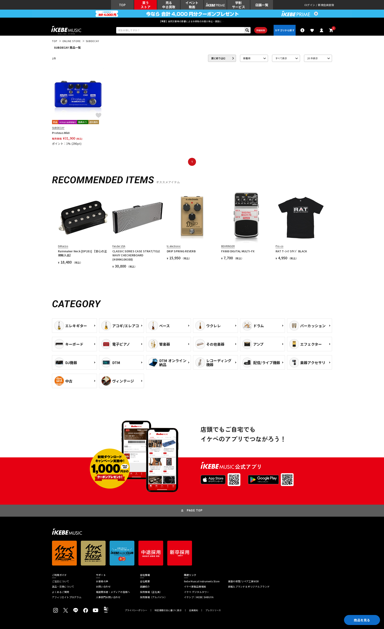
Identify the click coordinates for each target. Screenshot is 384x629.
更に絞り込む (218, 58)
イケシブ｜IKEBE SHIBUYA (198, 597)
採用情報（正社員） (151, 592)
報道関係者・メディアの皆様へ (113, 592)
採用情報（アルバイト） (153, 597)
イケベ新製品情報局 (195, 586)
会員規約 (193, 610)
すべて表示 (281, 58)
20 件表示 (312, 58)
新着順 (246, 58)
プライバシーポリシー (136, 610)
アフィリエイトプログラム (66, 597)
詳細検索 (260, 30)
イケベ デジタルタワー (196, 592)
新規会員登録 (326, 5)
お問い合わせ (103, 586)
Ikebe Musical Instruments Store (201, 581)
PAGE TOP (195, 510)
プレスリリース (213, 610)
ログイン (309, 5)
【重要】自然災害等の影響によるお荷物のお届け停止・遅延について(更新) (192, 21)
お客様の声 (102, 581)
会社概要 (145, 581)
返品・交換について (63, 586)
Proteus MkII (61, 133)
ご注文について (60, 581)
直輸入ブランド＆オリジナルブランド (249, 586)
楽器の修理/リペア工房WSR (243, 581)
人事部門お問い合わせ (108, 597)
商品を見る (362, 620)
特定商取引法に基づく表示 (168, 610)
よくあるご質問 (60, 592)
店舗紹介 (145, 586)
